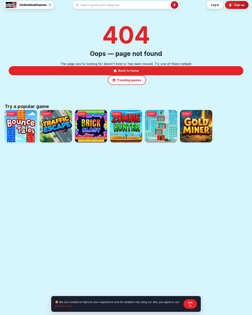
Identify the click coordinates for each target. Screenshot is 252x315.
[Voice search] (174, 5)
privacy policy (63, 305)
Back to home (128, 70)
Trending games (129, 80)
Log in (215, 5)
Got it (190, 304)
